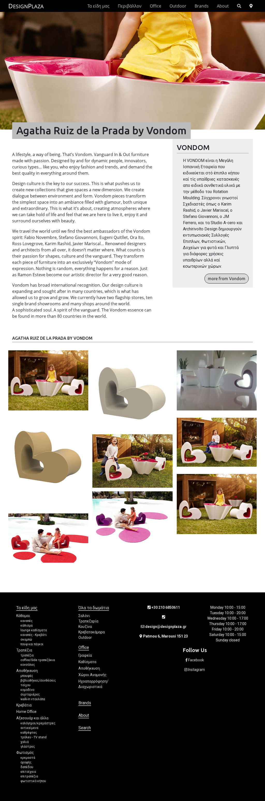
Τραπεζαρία (88, 621)
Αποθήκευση (27, 671)
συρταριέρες (30, 694)
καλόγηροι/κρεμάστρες (37, 723)
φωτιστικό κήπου (33, 781)
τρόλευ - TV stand (33, 737)
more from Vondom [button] (226, 278)
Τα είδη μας (98, 6)
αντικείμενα (29, 728)
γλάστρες (27, 746)
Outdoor (178, 6)
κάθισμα (26, 625)
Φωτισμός (25, 752)
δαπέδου (26, 767)
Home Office (26, 712)
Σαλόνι (84, 616)
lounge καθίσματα (33, 630)
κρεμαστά (27, 758)
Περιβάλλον (130, 6)
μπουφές (26, 676)
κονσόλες (27, 665)
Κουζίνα (85, 627)
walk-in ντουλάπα (32, 699)
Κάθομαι (23, 616)
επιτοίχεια (28, 772)
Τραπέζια (24, 650)
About (223, 6)
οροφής (26, 762)
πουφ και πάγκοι (31, 644)
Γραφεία (85, 655)
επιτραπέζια (29, 776)
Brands (202, 6)
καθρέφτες (28, 732)
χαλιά (24, 742)
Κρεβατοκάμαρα (91, 632)
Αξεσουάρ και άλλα (32, 718)
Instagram (196, 670)
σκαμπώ (26, 639)
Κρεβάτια (24, 705)
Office (155, 6)
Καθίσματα (87, 662)
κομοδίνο (27, 690)
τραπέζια (27, 655)
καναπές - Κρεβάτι (33, 635)
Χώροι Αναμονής (92, 675)
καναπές (26, 621)
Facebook (195, 660)
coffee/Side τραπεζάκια (37, 660)
